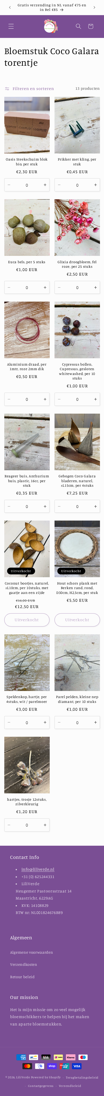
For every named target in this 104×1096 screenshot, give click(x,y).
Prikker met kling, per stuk (77, 161)
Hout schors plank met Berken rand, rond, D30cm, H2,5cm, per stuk (77, 588)
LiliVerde (23, 1077)
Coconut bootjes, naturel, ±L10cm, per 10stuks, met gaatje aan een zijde (27, 588)
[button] (11, 26)
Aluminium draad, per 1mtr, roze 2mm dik (26, 366)
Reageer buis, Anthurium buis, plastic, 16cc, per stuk (27, 480)
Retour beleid (22, 976)
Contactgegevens (41, 1086)
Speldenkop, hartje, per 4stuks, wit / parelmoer (26, 699)
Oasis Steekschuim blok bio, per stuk (27, 161)
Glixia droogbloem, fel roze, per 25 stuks (77, 264)
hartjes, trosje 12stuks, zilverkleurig (26, 801)
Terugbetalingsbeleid (82, 1077)
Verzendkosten (23, 964)
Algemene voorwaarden (31, 952)
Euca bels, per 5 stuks (26, 262)
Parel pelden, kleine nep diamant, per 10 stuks (77, 699)
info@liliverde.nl (38, 869)
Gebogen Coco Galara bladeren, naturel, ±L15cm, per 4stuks (77, 480)
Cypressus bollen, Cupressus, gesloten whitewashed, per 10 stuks (77, 371)
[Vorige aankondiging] (9, 7)
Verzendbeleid (70, 1086)
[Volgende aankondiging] (94, 7)
